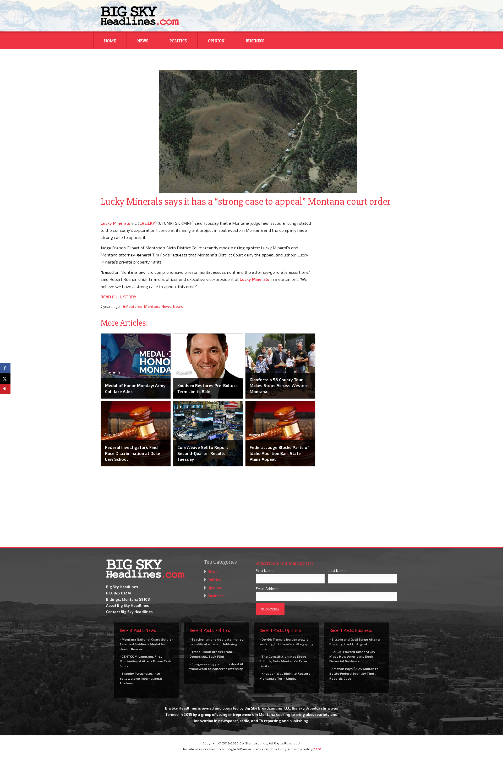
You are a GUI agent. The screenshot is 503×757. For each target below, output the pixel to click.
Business (255, 41)
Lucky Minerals (115, 223)
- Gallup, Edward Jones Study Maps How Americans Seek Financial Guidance (352, 656)
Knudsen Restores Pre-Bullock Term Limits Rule (207, 388)
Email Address (269, 588)
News (142, 41)
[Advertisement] (369, 252)
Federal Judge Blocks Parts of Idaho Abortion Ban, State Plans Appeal (279, 453)
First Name (266, 570)
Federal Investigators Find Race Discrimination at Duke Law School (132, 453)
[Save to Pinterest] (5, 389)
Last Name (338, 570)
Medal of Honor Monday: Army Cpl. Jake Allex (135, 388)
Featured (134, 306)
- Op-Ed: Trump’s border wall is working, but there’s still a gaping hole (286, 644)
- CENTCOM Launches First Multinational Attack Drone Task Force (145, 661)
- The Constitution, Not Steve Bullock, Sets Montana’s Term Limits (283, 661)
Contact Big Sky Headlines (129, 611)
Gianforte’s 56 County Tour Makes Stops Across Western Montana (279, 385)
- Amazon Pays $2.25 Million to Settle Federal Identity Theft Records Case (354, 673)
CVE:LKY (147, 223)
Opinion (216, 41)
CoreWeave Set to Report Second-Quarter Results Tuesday (202, 453)
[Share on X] (5, 378)
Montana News (157, 306)
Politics (178, 41)
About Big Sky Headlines (127, 605)
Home (110, 41)
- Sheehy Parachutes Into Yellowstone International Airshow (140, 678)
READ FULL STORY (118, 296)
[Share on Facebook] (5, 368)
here (317, 749)
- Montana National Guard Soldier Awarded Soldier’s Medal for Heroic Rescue (146, 644)
